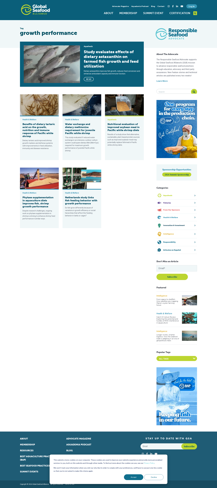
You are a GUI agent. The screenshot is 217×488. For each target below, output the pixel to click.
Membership (128, 13)
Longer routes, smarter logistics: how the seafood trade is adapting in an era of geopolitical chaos (167, 338)
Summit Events (29, 471)
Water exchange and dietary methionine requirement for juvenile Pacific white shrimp (80, 129)
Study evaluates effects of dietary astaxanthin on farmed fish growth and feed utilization (111, 59)
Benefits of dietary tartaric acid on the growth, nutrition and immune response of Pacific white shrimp (38, 130)
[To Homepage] (35, 9)
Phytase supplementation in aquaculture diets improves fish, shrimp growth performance (37, 202)
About (108, 13)
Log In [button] (192, 6)
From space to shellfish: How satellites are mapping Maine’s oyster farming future (167, 302)
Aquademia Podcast (140, 6)
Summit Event (153, 13)
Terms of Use (69, 484)
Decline (154, 477)
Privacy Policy (149, 463)
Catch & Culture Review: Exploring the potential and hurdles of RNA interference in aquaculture (167, 320)
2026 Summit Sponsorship (177, 174)
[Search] (194, 92)
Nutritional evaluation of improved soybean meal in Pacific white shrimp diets (123, 127)
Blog (153, 6)
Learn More (162, 81)
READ (88, 79)
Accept (134, 477)
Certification (179, 13)
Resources (26, 450)
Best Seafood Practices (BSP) (38, 465)
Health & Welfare (164, 313)
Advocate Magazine (120, 6)
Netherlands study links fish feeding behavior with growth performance (81, 200)
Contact (160, 6)
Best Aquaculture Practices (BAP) (38, 458)
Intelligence (161, 296)
